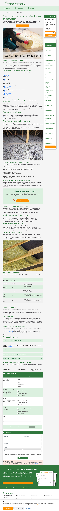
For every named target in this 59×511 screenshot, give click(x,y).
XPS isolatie (6, 97)
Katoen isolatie (7, 93)
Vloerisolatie (48, 130)
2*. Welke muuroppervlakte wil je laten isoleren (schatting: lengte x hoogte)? (9, 391)
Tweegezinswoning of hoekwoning (25, 381)
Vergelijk (50, 35)
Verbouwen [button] (7, 8)
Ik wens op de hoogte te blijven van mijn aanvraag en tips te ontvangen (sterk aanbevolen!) (23, 454)
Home (39, 2)
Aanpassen (28, 508)
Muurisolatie (47, 77)
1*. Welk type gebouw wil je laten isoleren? (9, 379)
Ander (19, 386)
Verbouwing (44, 2)
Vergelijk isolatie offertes (22, 26)
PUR (5, 78)
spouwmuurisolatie (8, 217)
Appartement (21, 384)
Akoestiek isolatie (49, 102)
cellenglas (10, 346)
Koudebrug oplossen (49, 97)
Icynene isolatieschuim (50, 60)
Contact (54, 2)
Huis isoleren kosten (49, 133)
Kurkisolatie (7, 85)
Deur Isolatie (48, 113)
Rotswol (6, 94)
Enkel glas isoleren (49, 138)
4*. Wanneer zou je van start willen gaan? (9, 408)
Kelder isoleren (48, 110)
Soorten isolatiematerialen (18, 12)
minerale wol (10, 331)
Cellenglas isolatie (49, 65)
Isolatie (31, 498)
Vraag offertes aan (50, 146)
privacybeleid (35, 463)
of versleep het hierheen (19, 426)
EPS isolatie (6, 75)
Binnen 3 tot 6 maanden (23, 411)
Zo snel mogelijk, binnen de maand (25, 408)
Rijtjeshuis (20, 379)
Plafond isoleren (48, 105)
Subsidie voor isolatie (49, 115)
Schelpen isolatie (8, 96)
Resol (5, 79)
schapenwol (5, 116)
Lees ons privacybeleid (37, 504)
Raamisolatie (48, 100)
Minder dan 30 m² (21, 390)
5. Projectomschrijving (8, 416)
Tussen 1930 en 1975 (22, 400)
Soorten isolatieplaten (49, 79)
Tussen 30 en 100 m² (22, 391)
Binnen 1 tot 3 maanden (23, 409)
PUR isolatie (48, 55)
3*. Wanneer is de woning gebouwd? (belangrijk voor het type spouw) (9, 400)
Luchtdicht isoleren (49, 95)
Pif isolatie (47, 68)
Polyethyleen (7, 91)
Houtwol (6, 89)
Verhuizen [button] (32, 8)
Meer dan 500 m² (21, 395)
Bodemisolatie (48, 118)
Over (50, 2)
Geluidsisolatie (48, 143)
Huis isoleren (9, 12)
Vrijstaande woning (22, 382)
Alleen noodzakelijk (19, 508)
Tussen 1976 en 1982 (22, 402)
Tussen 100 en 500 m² (22, 393)
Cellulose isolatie (8, 80)
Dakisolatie (47, 141)
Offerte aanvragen (23, 457)
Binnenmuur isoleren (49, 74)
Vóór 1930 (20, 399)
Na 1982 (20, 404)
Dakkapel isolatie (49, 120)
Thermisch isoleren (49, 90)
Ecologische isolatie (49, 47)
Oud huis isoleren (49, 108)
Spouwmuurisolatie (49, 128)
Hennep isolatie (7, 86)
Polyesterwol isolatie (8, 90)
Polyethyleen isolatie (49, 58)
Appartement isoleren (49, 125)
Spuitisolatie (48, 92)
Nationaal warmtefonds (50, 123)
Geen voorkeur (21, 413)
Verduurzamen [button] (20, 8)
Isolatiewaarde (48, 136)
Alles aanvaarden (7, 508)
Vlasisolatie (6, 87)
